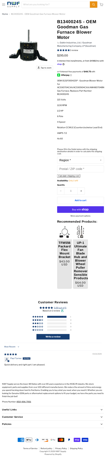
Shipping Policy (76, 448)
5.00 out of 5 (60, 308)
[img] (10, 354)
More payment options (80, 216)
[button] (63, 50)
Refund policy (46, 448)
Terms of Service (30, 448)
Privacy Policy (61, 448)
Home (5, 14)
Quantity (61, 185)
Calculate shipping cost (68, 176)
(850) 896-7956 (23, 401)
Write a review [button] (53, 336)
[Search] (93, 4)
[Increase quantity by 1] (81, 191)
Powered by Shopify (53, 454)
